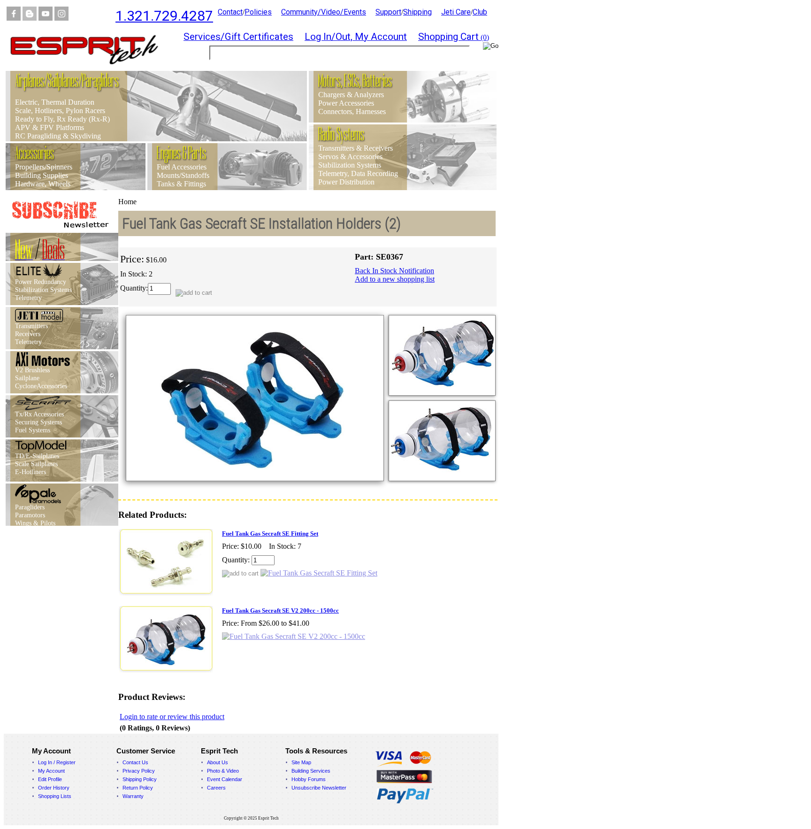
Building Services (310, 771)
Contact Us (135, 762)
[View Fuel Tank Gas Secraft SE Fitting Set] (318, 573)
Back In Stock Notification (394, 271)
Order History (53, 788)
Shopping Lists (54, 796)
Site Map (301, 762)
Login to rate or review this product (172, 717)
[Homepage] (90, 68)
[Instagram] (61, 18)
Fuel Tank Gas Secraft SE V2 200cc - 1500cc (280, 610)
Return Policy (137, 788)
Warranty (133, 796)
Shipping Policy (139, 779)
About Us (217, 762)
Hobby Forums (308, 779)
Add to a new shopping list (395, 279)
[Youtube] (45, 18)
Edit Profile (50, 779)
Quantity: (134, 288)
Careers (216, 788)
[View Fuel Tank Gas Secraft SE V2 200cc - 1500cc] (293, 636)
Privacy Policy (138, 771)
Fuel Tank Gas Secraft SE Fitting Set (270, 533)
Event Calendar (224, 779)
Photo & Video (223, 771)
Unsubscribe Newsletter (318, 788)
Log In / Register (57, 762)
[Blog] (30, 18)
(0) (453, 37)
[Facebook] (14, 18)
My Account (51, 771)
